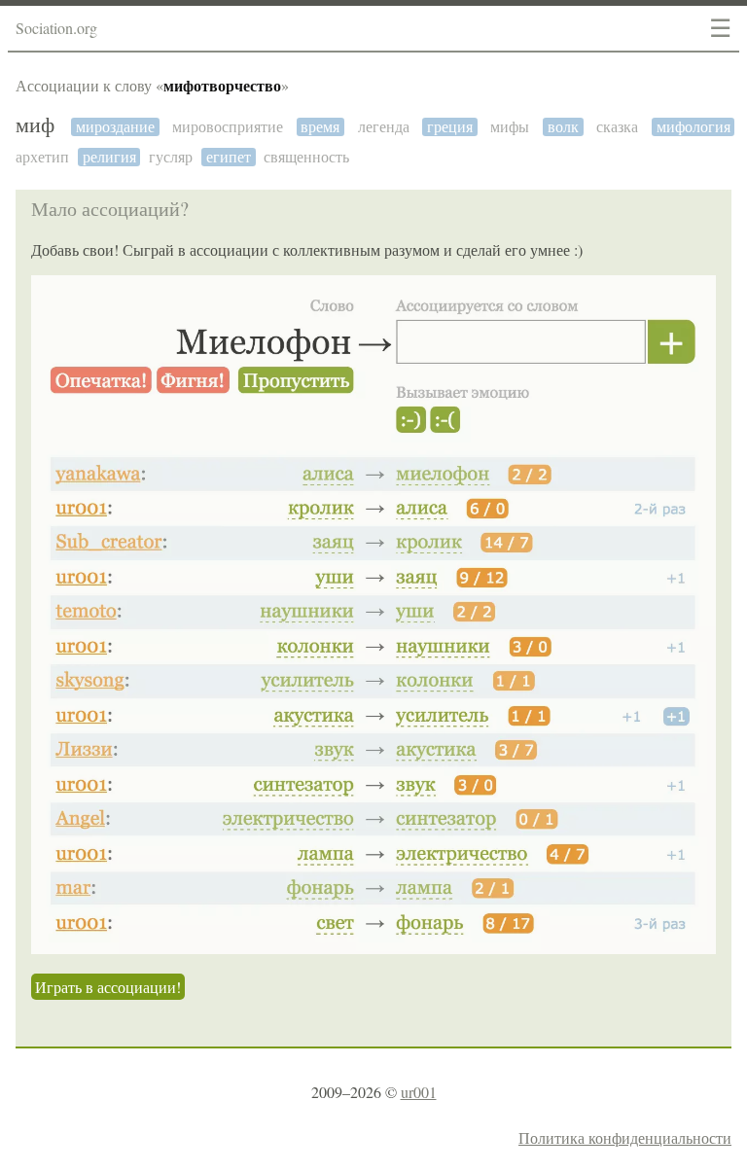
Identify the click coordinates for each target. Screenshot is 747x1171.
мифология (693, 127)
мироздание (115, 127)
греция (450, 127)
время (320, 127)
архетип (42, 157)
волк (563, 127)
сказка (617, 127)
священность (306, 157)
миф (35, 125)
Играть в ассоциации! (108, 986)
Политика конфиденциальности (624, 1137)
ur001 (419, 1092)
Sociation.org (56, 27)
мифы (509, 127)
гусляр (171, 157)
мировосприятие (227, 127)
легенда (383, 127)
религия (109, 157)
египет (228, 157)
